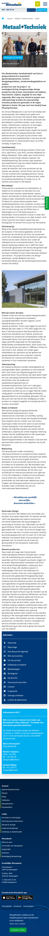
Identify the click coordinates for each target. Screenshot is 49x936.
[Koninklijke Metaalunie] (16, 4)
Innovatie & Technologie (11, 817)
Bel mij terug (47, 203)
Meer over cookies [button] (17, 924)
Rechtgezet (12, 673)
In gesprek (12, 691)
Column (11, 686)
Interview (12, 642)
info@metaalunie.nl (9, 882)
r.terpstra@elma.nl (11, 759)
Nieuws (4, 793)
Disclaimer (17, 906)
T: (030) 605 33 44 (9, 880)
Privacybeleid (7, 906)
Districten (5, 853)
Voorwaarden (28, 906)
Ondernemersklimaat (10, 828)
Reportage (12, 647)
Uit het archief (14, 660)
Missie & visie (7, 842)
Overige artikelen (15, 695)
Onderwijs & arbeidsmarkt (12, 832)
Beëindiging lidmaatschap (11, 856)
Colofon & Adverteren (17, 700)
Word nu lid (31, 10)
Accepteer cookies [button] (18, 930)
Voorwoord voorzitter (17, 682)
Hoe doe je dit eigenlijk (18, 651)
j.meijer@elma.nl (10, 770)
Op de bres (12, 678)
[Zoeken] (37, 3)
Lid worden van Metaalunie (12, 846)
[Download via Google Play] (25, 897)
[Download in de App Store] (9, 897)
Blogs (4, 796)
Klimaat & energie (8, 825)
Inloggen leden (42, 10)
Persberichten (7, 807)
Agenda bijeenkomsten (11, 789)
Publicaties (6, 800)
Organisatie (6, 849)
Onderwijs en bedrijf (17, 664)
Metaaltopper (14, 669)
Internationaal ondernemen (12, 821)
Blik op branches (15, 656)
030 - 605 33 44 (8, 10)
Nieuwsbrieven (7, 804)
